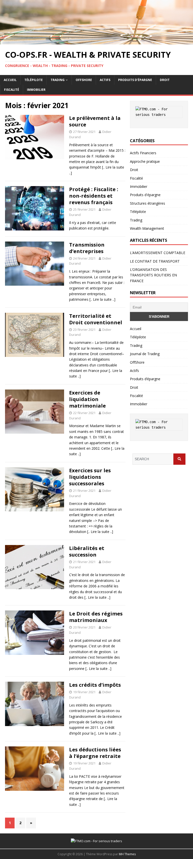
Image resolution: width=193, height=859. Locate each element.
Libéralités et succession (86, 551)
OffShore (84, 80)
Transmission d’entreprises (87, 248)
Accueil (10, 80)
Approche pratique (145, 161)
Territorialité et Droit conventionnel (95, 319)
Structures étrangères (147, 203)
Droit (165, 80)
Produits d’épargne (135, 80)
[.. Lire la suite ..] (102, 299)
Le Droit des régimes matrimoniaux (96, 616)
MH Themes (127, 854)
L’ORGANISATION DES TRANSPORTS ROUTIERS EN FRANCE (153, 275)
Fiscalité (11, 90)
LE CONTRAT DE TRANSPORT (155, 261)
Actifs (105, 80)
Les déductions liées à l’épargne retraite (95, 752)
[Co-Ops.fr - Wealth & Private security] (96, 41)
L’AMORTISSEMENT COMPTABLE (157, 252)
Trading (58, 80)
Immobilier (36, 90)
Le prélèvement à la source (95, 121)
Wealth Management (147, 228)
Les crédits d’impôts (95, 684)
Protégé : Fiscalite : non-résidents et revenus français (93, 196)
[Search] (179, 459)
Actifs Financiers (143, 152)
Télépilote (33, 80)
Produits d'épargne (145, 194)
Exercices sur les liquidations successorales (90, 477)
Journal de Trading (145, 353)
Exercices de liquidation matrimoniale (87, 399)
